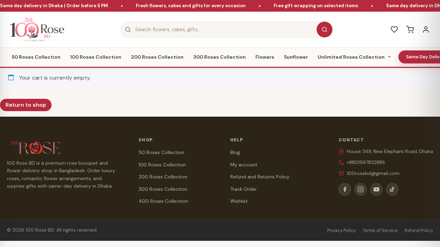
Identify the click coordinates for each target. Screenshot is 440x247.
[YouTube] (376, 189)
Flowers (264, 57)
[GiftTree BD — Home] (37, 29)
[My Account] (426, 29)
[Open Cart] (410, 29)
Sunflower (296, 57)
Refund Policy (419, 230)
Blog (235, 152)
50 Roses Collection (36, 57)
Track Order (243, 189)
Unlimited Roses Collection (351, 57)
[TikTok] (392, 189)
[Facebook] (345, 189)
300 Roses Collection (219, 57)
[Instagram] (360, 189)
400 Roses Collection (163, 201)
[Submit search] (324, 29)
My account (243, 165)
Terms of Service (380, 230)
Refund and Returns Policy (259, 177)
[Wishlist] (394, 29)
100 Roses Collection (95, 57)
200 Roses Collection (157, 57)
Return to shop (26, 104)
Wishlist (239, 201)
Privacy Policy (341, 230)
